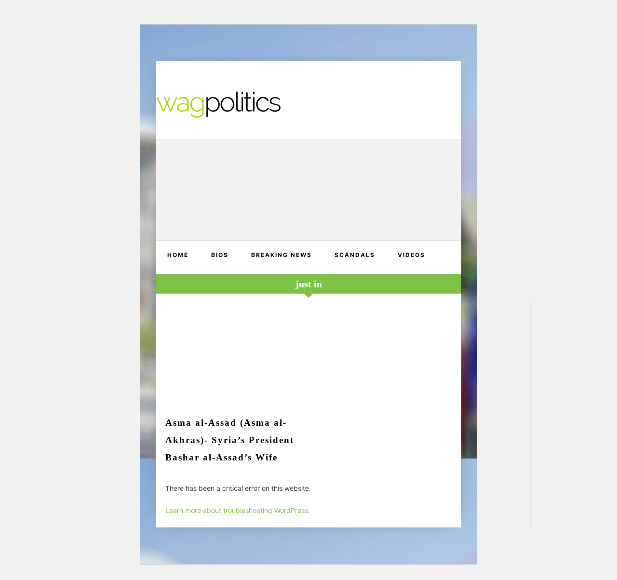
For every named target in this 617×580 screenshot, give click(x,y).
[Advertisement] (308, 191)
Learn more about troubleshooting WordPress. (237, 510)
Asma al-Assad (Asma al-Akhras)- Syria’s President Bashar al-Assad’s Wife (229, 440)
